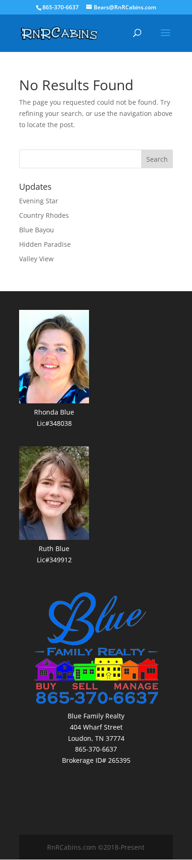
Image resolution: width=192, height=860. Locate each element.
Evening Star (38, 200)
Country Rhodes (44, 215)
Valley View (36, 258)
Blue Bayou (36, 229)
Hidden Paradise (45, 244)
